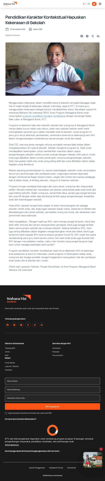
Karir (6, 355)
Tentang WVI (10, 348)
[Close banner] (101, 449)
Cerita (7, 352)
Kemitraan (56, 348)
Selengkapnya (12, 445)
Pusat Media (10, 363)
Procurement (57, 355)
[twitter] (92, 36)
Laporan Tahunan (12, 366)
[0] (94, 4)
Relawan (55, 352)
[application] (52, 430)
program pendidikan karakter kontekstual (44, 116)
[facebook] (81, 36)
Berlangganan (52, 406)
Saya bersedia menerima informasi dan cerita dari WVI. (30, 413)
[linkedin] (98, 36)
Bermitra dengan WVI (61, 343)
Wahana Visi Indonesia (14, 343)
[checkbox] (6, 413)
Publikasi (8, 370)
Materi (8, 358)
